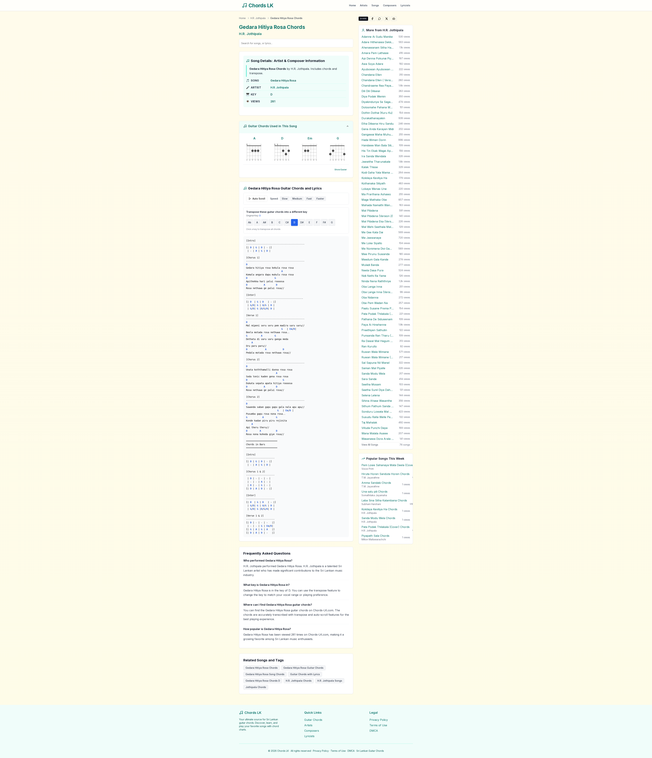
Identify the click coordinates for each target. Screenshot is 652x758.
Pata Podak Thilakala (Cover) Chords (385, 527)
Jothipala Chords (256, 687)
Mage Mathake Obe (374, 199)
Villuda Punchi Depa (374, 428)
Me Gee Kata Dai (372, 232)
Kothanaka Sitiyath (373, 183)
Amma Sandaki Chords (376, 482)
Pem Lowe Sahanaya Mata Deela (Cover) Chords (393, 465)
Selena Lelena (370, 395)
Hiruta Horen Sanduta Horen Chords (385, 474)
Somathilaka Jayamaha (374, 495)
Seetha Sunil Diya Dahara (377, 390)
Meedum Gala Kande (374, 259)
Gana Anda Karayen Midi (377, 129)
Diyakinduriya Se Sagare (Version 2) (377, 102)
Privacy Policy (378, 719)
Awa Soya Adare (372, 64)
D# (302, 222)
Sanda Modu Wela (373, 373)
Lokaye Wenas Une (374, 189)
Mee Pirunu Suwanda (375, 254)
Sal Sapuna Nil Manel (375, 362)
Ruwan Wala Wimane (375, 352)
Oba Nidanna (369, 297)
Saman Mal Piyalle (373, 368)
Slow (285, 198)
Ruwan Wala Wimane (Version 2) (377, 357)
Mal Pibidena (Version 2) (377, 216)
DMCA (373, 730)
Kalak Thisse (369, 167)
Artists (363, 5)
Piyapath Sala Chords (375, 535)
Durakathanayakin (373, 118)
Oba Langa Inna (371, 286)
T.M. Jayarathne (370, 477)
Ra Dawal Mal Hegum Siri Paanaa (377, 341)
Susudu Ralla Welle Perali (377, 417)
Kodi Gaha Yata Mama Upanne (377, 172)
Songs (375, 5)
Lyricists (405, 5)
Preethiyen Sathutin (374, 330)
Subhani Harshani (371, 504)
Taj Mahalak (369, 422)
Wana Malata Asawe (374, 433)
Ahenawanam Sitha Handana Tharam (377, 47)
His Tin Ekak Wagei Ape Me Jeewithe (377, 150)
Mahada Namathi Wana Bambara (377, 205)
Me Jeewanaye (371, 237)
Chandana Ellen (371, 74)
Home (352, 5)
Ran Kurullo (369, 346)
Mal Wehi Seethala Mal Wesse (377, 227)
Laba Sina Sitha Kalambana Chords (384, 500)
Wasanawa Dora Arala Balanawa (377, 438)
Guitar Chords (313, 719)
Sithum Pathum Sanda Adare (377, 406)
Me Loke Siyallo (371, 243)
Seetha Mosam (371, 384)
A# (264, 222)
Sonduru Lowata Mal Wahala (377, 411)
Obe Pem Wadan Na (374, 303)
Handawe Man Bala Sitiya (377, 145)
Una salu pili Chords (374, 491)
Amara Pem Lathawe (374, 53)
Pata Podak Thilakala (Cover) (377, 313)
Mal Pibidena (369, 210)
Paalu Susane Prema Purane (377, 308)
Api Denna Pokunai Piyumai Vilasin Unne (377, 58)
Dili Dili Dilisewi (370, 91)
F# (324, 222)
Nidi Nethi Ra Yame (373, 275)
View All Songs (369, 444)
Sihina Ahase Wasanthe (376, 400)
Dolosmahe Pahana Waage (377, 107)
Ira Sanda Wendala (373, 156)
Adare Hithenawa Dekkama (377, 42)
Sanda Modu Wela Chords (378, 518)
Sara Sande (369, 379)
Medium (297, 198)
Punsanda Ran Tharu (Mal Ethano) (377, 335)
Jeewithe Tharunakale (375, 161)
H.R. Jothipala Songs (329, 680)
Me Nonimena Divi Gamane (377, 248)
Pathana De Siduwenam (376, 319)
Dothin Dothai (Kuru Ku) (377, 112)
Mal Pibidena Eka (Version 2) (377, 221)
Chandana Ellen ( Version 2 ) (377, 80)
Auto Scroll (258, 198)
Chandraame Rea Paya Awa (377, 85)
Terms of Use (378, 725)
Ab (249, 222)
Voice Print (367, 468)
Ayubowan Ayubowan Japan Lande (377, 69)
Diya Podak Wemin (373, 96)
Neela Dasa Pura (372, 270)
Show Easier (340, 169)
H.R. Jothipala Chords (299, 680)
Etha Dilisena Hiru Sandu (377, 123)
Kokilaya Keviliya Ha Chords (379, 509)
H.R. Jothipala (258, 18)
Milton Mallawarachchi (373, 539)
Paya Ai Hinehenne (373, 324)
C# (287, 222)
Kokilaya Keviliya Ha (374, 178)
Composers (389, 5)
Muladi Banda (370, 265)
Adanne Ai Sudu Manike (377, 36)
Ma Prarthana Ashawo (376, 194)
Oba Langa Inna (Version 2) (377, 292)
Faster (320, 198)
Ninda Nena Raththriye (376, 281)
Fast (309, 198)
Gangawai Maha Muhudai (377, 134)
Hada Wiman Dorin (373, 140)
